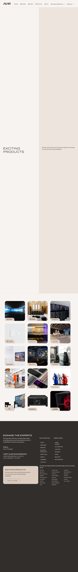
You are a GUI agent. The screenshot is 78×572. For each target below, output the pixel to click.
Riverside (66, 470)
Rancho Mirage (55, 483)
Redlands (54, 484)
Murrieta (54, 477)
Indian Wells (42, 483)
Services (23, 4)
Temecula (66, 474)
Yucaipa (65, 479)
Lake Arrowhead (55, 472)
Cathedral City (43, 477)
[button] (58, 4)
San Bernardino (67, 472)
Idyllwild (41, 481)
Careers (43, 459)
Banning (42, 470)
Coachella (42, 479)
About (46, 4)
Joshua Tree (55, 470)
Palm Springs (55, 481)
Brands (30, 4)
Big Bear (42, 475)
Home (16, 4)
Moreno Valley (55, 475)
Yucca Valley (67, 481)
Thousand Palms (68, 477)
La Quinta (54, 474)
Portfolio (38, 4)
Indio (41, 484)
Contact (43, 462)
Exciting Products (43, 451)
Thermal (66, 475)
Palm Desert (55, 479)
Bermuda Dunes (43, 474)
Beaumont (42, 472)
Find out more (12, 480)
